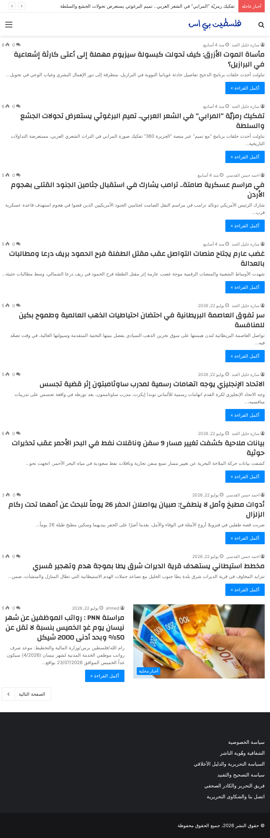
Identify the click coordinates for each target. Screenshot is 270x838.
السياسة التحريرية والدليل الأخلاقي (229, 764)
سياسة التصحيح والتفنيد (241, 775)
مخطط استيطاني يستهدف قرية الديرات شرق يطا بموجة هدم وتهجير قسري (149, 565)
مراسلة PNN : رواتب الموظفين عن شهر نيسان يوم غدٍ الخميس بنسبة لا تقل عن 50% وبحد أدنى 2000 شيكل (64, 627)
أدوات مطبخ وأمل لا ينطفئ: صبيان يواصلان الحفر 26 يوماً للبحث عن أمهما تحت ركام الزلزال (136, 509)
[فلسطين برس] (215, 24)
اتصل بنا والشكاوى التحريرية (236, 796)
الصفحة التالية (32, 694)
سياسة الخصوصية (246, 742)
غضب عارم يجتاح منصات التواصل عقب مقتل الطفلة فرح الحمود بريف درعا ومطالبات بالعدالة (137, 258)
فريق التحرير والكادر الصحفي (234, 785)
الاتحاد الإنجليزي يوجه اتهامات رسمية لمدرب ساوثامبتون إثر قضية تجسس (152, 383)
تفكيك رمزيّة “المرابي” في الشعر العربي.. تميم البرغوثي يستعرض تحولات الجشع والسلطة (147, 6)
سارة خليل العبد (245, 44)
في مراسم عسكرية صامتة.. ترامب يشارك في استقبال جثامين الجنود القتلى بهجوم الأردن (138, 189)
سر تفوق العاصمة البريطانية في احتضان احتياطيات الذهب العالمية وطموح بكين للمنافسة (142, 319)
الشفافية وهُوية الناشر (242, 753)
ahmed (112, 608)
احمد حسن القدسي (242, 175)
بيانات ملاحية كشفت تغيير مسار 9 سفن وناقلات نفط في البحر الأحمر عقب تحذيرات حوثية (138, 447)
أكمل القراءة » (245, 88)
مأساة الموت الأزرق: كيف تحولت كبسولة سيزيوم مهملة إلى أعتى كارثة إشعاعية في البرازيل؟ (139, 59)
